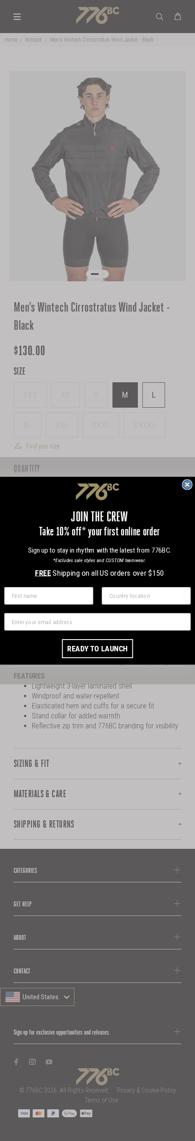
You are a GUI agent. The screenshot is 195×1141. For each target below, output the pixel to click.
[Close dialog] (187, 484)
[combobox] (143, 595)
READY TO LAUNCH (97, 648)
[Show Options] (182, 595)
